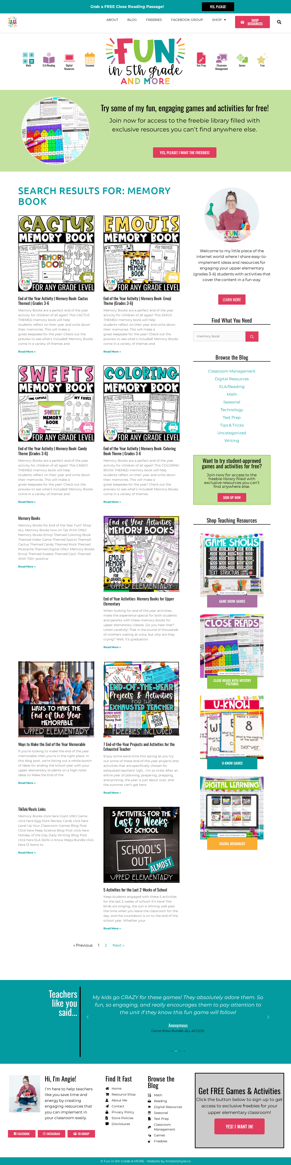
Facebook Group (187, 20)
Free (262, 65)
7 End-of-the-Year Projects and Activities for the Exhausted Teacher (139, 746)
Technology (232, 409)
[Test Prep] (201, 58)
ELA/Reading (49, 65)
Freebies (154, 20)
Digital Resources (69, 66)
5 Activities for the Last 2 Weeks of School (135, 890)
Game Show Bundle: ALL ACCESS (177, 1031)
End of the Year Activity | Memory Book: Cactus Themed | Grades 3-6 (53, 300)
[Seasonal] (89, 58)
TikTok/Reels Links (32, 809)
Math (28, 65)
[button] (279, 22)
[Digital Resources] (69, 58)
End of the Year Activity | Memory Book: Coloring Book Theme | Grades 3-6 (139, 450)
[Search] (252, 336)
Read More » (27, 351)
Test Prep (201, 65)
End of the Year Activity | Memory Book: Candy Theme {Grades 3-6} (52, 450)
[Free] (262, 58)
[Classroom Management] (221, 58)
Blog (132, 20)
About (112, 20)
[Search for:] (219, 336)
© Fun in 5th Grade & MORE (122, 1161)
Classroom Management (221, 66)
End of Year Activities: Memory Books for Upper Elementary (138, 601)
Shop (217, 20)
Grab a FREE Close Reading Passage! (127, 6)
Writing (231, 440)
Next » (118, 945)
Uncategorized (231, 433)
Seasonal (89, 65)
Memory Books (29, 518)
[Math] (28, 58)
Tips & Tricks (232, 425)
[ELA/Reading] (49, 58)
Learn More (232, 299)
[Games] (242, 58)
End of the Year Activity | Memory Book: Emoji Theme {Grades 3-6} (137, 300)
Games (242, 65)
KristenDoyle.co (178, 1161)
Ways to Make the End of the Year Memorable (51, 744)
